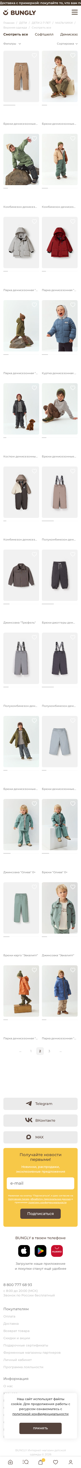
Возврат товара (16, 1331)
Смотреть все (15, 34)
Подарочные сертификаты (25, 1345)
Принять (40, 1428)
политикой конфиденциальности (40, 1414)
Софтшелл (44, 34)
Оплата (9, 1316)
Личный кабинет (17, 1360)
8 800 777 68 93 (17, 1285)
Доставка (11, 1324)
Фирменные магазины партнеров (32, 1353)
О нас (8, 1386)
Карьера (10, 1393)
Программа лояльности (23, 1367)
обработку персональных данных (50, 1199)
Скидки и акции (16, 1338)
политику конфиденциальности (47, 1202)
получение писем (18, 1199)
